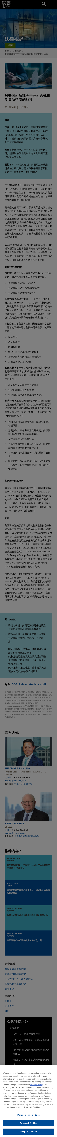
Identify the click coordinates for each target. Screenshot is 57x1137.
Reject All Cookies (28, 1123)
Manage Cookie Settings (28, 1115)
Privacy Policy (36, 1085)
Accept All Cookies (28, 1131)
